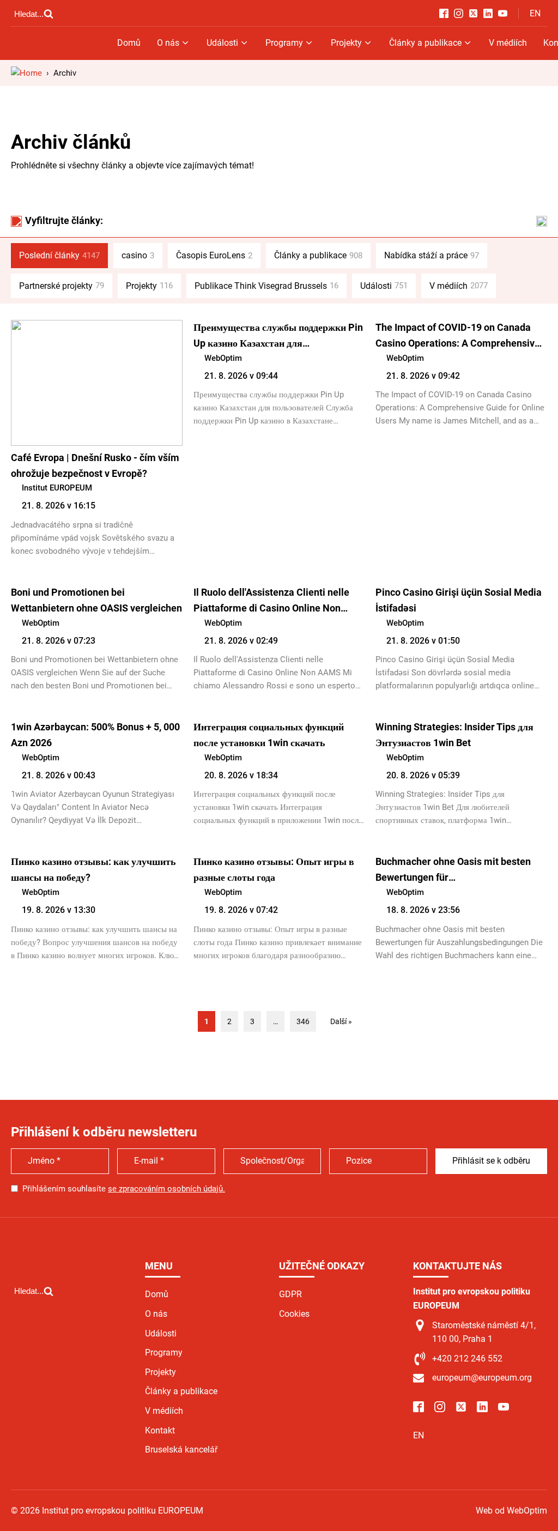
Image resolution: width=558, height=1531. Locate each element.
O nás (168, 43)
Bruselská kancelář (181, 1449)
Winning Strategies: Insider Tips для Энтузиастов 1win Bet (454, 734)
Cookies (294, 1314)
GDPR (290, 1294)
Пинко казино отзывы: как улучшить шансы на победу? (93, 869)
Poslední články (59, 255)
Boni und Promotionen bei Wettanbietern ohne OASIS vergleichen (96, 600)
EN (535, 13)
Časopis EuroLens (214, 255)
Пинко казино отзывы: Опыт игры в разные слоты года (273, 869)
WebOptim (223, 358)
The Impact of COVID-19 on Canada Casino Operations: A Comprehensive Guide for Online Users (457, 337)
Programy (284, 43)
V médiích (508, 43)
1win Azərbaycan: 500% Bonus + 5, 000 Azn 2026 (95, 734)
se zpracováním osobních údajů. (166, 1189)
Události (222, 43)
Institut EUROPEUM (57, 488)
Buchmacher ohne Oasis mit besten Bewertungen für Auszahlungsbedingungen (453, 871)
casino (138, 255)
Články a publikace (425, 43)
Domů (129, 43)
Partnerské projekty (61, 286)
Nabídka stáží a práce (431, 255)
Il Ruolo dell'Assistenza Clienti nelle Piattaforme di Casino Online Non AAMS (271, 601)
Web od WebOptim (511, 1510)
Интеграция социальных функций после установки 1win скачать (268, 734)
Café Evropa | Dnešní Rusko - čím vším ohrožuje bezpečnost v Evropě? (95, 465)
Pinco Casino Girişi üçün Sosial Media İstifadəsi (458, 600)
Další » (341, 1021)
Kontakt (160, 1430)
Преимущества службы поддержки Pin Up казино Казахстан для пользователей (278, 337)
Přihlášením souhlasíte (123, 1189)
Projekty (346, 43)
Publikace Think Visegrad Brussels (266, 286)
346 (303, 1021)
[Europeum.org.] (26, 73)
